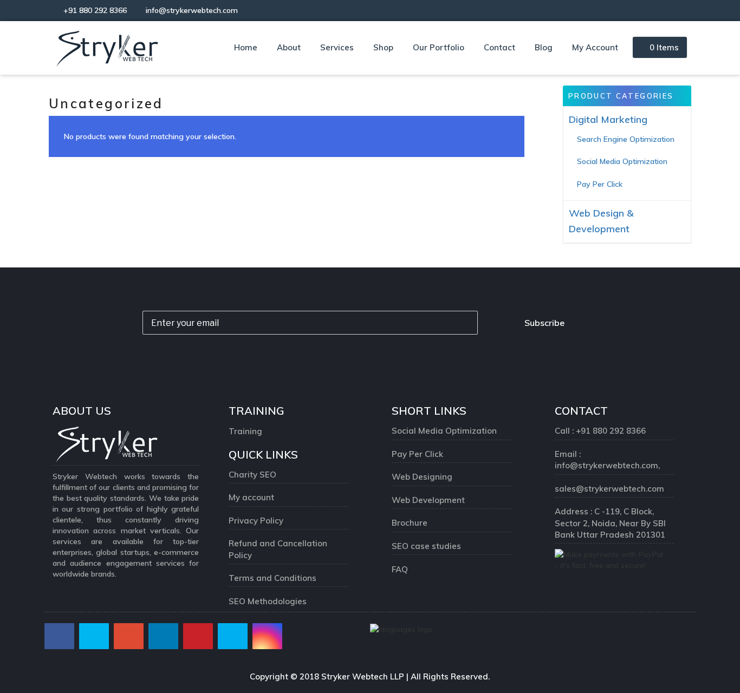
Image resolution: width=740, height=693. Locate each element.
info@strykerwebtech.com (189, 10)
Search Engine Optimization (625, 139)
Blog (544, 47)
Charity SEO (252, 474)
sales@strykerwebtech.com (609, 488)
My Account (595, 47)
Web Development (428, 500)
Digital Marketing (608, 119)
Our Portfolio (438, 47)
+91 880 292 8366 (94, 10)
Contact (499, 47)
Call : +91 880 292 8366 (600, 431)
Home (245, 47)
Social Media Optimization (622, 161)
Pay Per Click (599, 184)
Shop (383, 47)
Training (245, 431)
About (289, 47)
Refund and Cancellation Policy (278, 549)
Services (337, 47)
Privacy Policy (256, 520)
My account (251, 497)
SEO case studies (426, 546)
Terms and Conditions (272, 578)
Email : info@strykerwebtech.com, (608, 459)
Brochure (409, 523)
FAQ (400, 569)
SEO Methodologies (268, 601)
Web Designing (422, 477)
